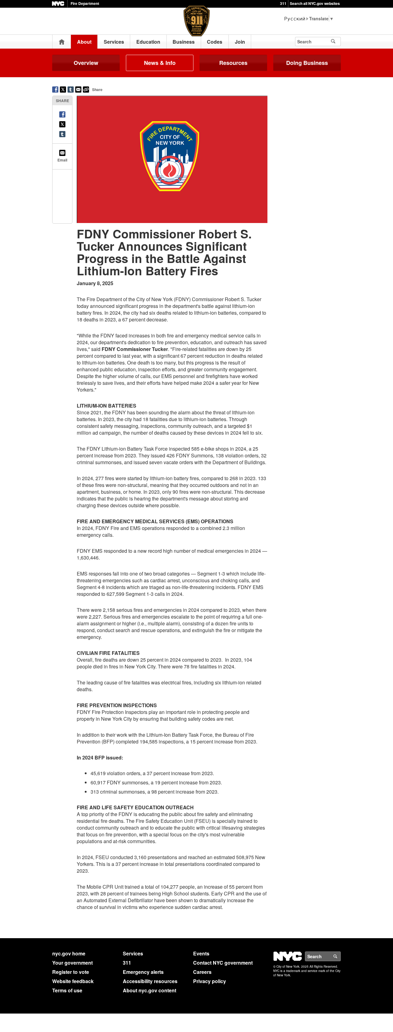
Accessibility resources (150, 981)
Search (340, 956)
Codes (214, 41)
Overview (86, 63)
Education (148, 41)
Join (240, 41)
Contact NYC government (223, 962)
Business (184, 41)
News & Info (160, 63)
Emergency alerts (143, 971)
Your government (72, 962)
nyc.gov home (68, 953)
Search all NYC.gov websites (315, 3)
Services (114, 41)
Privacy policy (209, 981)
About (84, 41)
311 (283, 3)
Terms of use (67, 990)
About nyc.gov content (149, 990)
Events (201, 953)
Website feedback (73, 981)
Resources (233, 63)
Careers (202, 971)
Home (62, 42)
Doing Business (307, 63)
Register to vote (70, 971)
